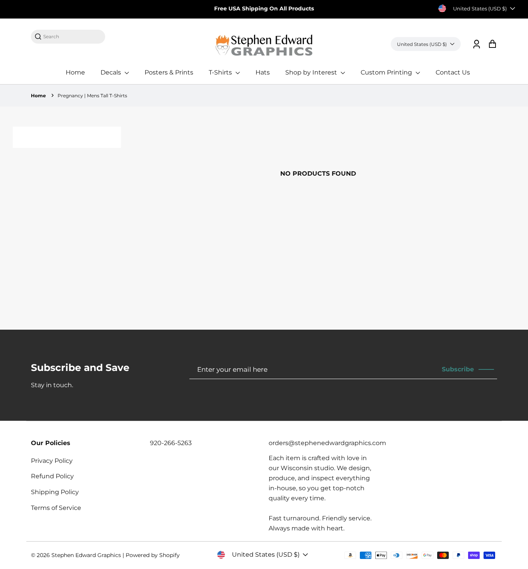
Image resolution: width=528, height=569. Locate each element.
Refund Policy (52, 476)
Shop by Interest (312, 72)
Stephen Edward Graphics (86, 555)
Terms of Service (56, 507)
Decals (111, 72)
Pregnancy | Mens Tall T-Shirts (92, 95)
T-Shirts (221, 72)
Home (75, 72)
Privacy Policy (52, 460)
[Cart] (492, 44)
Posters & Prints (169, 72)
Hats (262, 72)
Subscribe (458, 369)
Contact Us (453, 72)
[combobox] (72, 36)
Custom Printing (387, 72)
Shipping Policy (55, 492)
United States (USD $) (480, 8)
